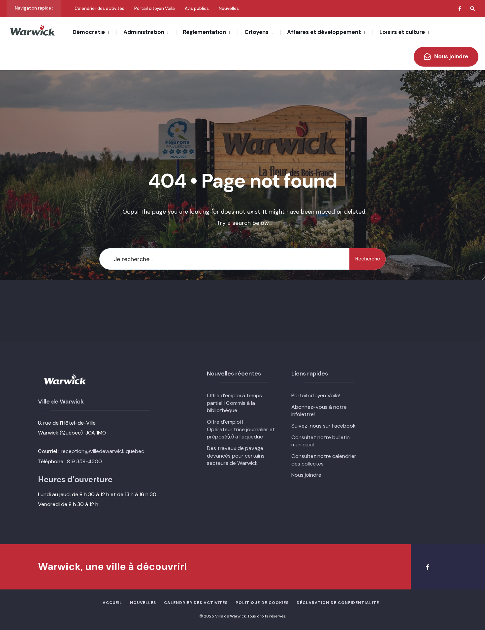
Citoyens (256, 32)
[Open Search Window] (472, 8)
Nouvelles (229, 8)
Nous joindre (450, 56)
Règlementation (204, 32)
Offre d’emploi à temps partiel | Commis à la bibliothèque (234, 403)
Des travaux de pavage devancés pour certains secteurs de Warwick (236, 455)
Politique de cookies (262, 602)
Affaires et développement (324, 32)
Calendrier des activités (99, 8)
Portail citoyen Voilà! (315, 395)
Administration (143, 32)
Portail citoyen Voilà (154, 8)
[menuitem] (94, 31)
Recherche (367, 258)
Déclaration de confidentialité (338, 602)
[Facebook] (461, 8)
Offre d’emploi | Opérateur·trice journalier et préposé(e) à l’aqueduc (241, 429)
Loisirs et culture (402, 32)
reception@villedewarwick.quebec (102, 451)
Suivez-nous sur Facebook (323, 425)
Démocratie (89, 32)
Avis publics (197, 8)
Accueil (112, 602)
